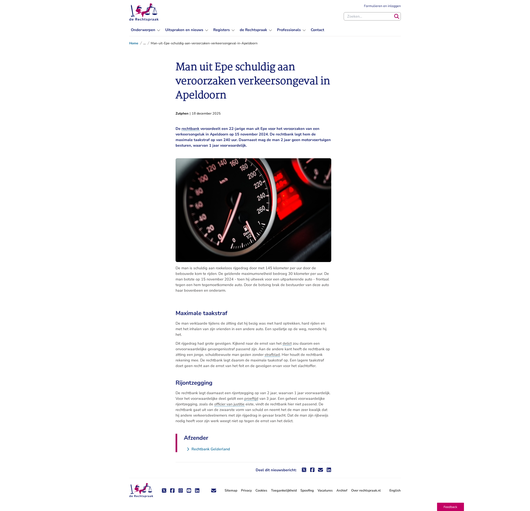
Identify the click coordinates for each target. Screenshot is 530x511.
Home (133, 43)
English (395, 490)
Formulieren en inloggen (382, 6)
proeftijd (251, 398)
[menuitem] (145, 30)
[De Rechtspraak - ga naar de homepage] (144, 12)
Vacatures (325, 490)
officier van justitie (229, 404)
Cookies (261, 490)
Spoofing (307, 490)
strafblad (272, 354)
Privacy (246, 490)
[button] (450, 507)
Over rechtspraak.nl (366, 490)
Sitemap (231, 490)
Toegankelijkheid (284, 490)
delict (287, 343)
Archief (341, 490)
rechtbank (190, 128)
